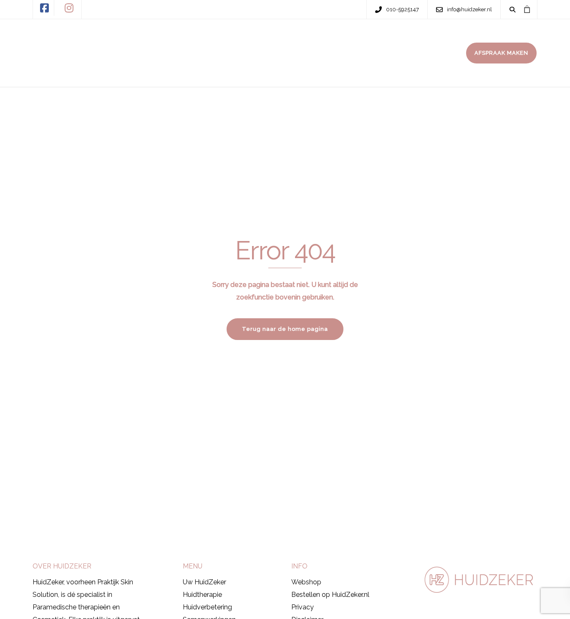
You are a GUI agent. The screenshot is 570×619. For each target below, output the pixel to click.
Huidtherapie (202, 595)
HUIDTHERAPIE (235, 36)
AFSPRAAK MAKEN (501, 53)
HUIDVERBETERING (313, 36)
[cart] (527, 9)
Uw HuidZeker (204, 582)
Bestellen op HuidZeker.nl (330, 595)
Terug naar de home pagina (285, 329)
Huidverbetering (207, 607)
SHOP (376, 36)
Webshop (306, 582)
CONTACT (166, 69)
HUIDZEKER (169, 36)
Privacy (302, 607)
